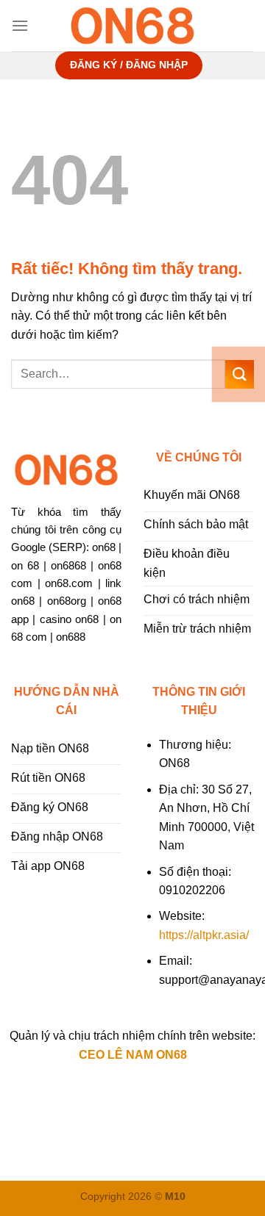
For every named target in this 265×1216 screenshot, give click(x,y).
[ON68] (132, 25)
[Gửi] (239, 374)
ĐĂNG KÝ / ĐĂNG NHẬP (129, 65)
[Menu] (20, 25)
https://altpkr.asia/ (204, 935)
